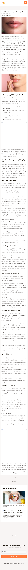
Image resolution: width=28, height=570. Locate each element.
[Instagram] (12, 535)
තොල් (5, 58)
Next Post (14, 481)
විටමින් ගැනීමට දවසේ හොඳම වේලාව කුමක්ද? (13, 505)
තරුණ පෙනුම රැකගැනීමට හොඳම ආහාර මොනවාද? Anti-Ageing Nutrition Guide (12, 516)
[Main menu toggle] (25, 2)
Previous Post (14, 478)
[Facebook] (15, 535)
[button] (21, 3)
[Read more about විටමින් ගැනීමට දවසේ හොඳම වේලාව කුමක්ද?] (14, 497)
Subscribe (14, 556)
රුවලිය (3, 15)
